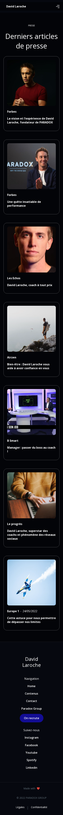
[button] (58, 6)
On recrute (31, 718)
